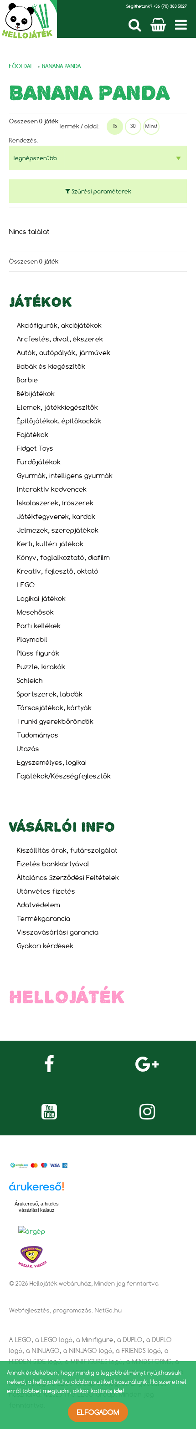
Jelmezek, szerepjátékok (57, 530)
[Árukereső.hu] (36, 1191)
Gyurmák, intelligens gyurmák (65, 475)
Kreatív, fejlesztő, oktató (57, 571)
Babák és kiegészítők (51, 366)
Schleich (30, 680)
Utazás (28, 748)
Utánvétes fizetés (46, 891)
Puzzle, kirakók (41, 666)
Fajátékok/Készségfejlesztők (64, 776)
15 (115, 126)
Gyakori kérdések (45, 945)
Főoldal (21, 66)
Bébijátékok (36, 393)
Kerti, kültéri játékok (50, 543)
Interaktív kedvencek (52, 489)
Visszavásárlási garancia (57, 932)
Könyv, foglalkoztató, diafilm (63, 557)
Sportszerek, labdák (50, 694)
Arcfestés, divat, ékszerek (60, 339)
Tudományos (37, 735)
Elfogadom (98, 1412)
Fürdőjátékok (39, 462)
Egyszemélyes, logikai (52, 762)
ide (118, 1390)
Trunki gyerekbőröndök (55, 721)
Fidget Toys (35, 448)
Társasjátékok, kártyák (54, 707)
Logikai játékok (41, 598)
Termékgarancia (43, 918)
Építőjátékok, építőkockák (59, 421)
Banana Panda (61, 66)
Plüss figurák (38, 653)
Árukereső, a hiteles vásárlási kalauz (37, 1207)
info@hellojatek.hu (56, 1018)
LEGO (26, 584)
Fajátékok (32, 434)
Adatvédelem (38, 904)
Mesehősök (35, 612)
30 (133, 126)
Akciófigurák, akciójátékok (59, 325)
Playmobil (32, 639)
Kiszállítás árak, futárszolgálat (67, 850)
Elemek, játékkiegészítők (57, 407)
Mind (151, 126)
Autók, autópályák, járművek (63, 352)
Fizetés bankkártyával (53, 863)
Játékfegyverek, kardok (56, 516)
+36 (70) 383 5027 (170, 6)
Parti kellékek (39, 625)
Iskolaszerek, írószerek (55, 502)
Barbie (27, 380)
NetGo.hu (108, 1310)
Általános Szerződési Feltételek (68, 877)
